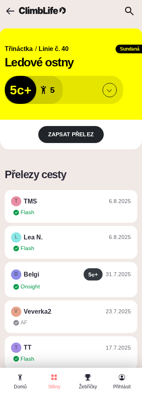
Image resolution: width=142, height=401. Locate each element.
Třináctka (19, 48)
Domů (20, 387)
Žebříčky (88, 387)
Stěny (54, 387)
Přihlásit (122, 387)
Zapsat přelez (71, 134)
